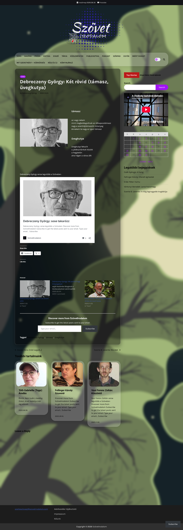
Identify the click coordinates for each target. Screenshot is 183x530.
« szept (143, 161)
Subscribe (90, 328)
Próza (37, 56)
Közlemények (76, 56)
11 (152, 142)
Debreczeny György (35, 337)
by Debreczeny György (28, 93)
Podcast (106, 56)
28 (127, 155)
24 (146, 150)
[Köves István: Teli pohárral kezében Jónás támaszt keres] (100, 288)
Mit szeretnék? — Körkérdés (31, 63)
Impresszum (59, 514)
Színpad (117, 56)
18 (152, 146)
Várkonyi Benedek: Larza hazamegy (140, 187)
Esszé (56, 56)
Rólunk (57, 519)
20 (165, 146)
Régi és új (52, 63)
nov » (150, 161)
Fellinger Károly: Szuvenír (64, 392)
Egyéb (126, 56)
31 (146, 155)
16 (140, 146)
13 (165, 142)
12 (158, 142)
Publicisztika (92, 56)
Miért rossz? (138, 56)
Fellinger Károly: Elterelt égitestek (139, 177)
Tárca (64, 56)
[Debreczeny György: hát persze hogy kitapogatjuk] (68, 287)
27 (165, 150)
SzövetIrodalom (100, 526)
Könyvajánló (66, 63)
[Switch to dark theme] (158, 59)
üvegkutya (59, 337)
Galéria (27, 56)
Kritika (46, 56)
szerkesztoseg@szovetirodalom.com (31, 509)
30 (140, 155)
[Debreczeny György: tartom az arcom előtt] (35, 288)
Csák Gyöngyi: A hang (133, 172)
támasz (49, 337)
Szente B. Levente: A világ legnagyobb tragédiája (145, 191)
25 (152, 150)
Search (127, 83)
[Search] (164, 59)
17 (146, 146)
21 (127, 150)
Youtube (103, 2)
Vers (19, 56)
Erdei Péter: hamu (132, 182)
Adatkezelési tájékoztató (65, 509)
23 (140, 150)
